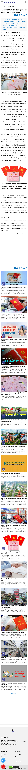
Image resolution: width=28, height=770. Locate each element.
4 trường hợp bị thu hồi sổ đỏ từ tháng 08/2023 (12, 314)
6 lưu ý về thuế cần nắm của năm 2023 (10, 473)
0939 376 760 (6, 744)
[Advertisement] (14, 250)
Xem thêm (14, 693)
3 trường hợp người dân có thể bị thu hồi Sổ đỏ (12, 632)
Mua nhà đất (18, 761)
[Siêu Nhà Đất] (10, 2)
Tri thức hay (18, 756)
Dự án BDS (3, 754)
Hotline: (6, 749)
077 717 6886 (12, 744)
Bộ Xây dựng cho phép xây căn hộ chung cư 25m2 (13, 657)
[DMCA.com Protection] (14, 766)
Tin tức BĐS (18, 754)
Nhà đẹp (3, 756)
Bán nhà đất (18, 759)
